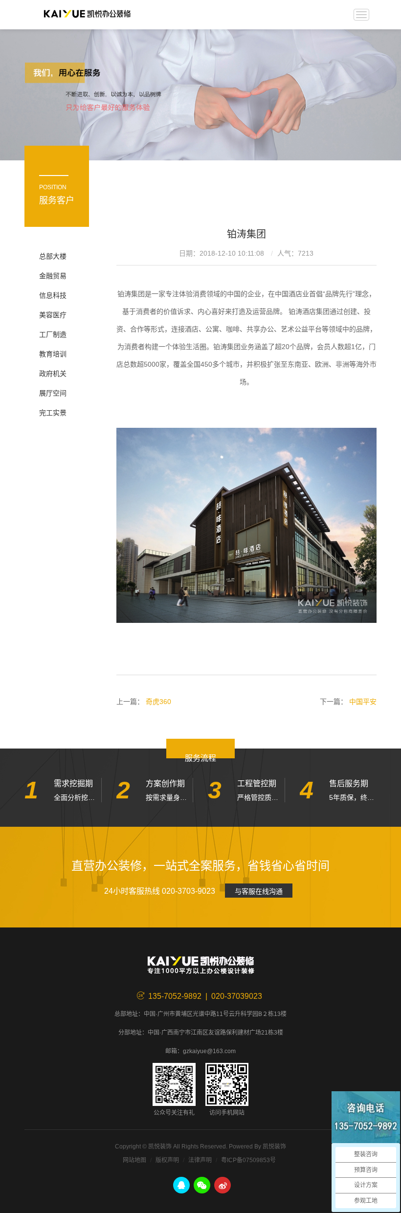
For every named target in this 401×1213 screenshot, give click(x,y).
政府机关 (53, 373)
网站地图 (134, 1160)
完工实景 (53, 413)
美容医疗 (53, 315)
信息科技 (53, 295)
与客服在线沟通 (259, 891)
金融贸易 (53, 276)
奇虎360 (158, 702)
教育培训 (53, 354)
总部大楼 (53, 256)
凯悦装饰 (87, 14)
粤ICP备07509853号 (248, 1160)
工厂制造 (53, 334)
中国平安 (363, 702)
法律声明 (200, 1160)
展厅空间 (53, 393)
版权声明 (167, 1160)
